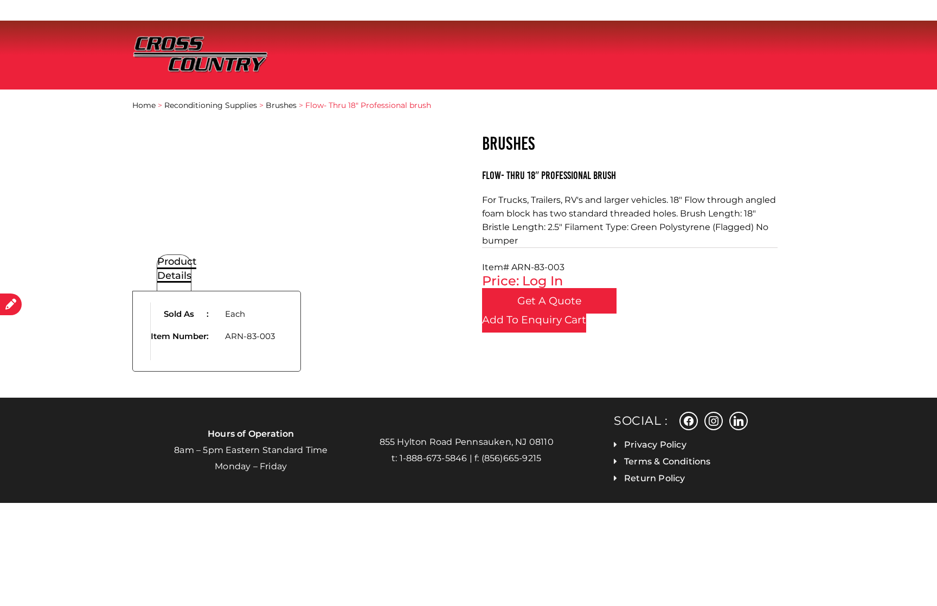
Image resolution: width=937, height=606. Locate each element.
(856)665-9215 (512, 458)
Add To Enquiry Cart (534, 320)
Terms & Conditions (667, 461)
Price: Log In (522, 281)
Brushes (281, 105)
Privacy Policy (655, 444)
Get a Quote (549, 301)
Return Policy (654, 478)
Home (144, 105)
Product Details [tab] (176, 269)
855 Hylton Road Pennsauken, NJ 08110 (467, 442)
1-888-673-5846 (433, 458)
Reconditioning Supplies (210, 105)
